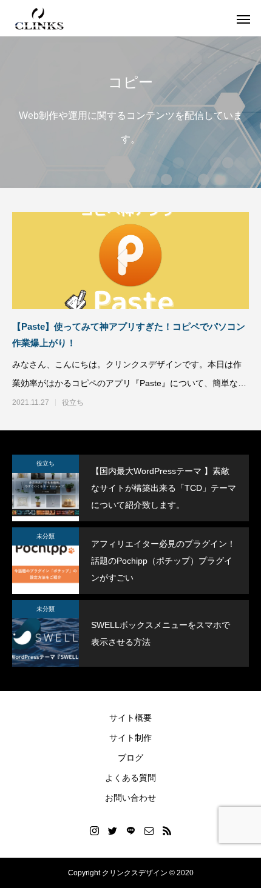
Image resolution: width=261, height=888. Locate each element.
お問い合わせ (130, 798)
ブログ (130, 758)
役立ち (73, 402)
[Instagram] (94, 830)
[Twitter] (112, 830)
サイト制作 (130, 738)
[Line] (130, 830)
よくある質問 (130, 778)
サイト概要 (130, 718)
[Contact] (149, 830)
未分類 (45, 536)
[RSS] (167, 830)
